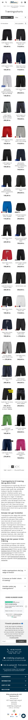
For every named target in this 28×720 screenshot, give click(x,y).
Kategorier (5, 17)
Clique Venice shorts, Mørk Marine (7, 333)
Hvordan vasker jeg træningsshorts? (9, 587)
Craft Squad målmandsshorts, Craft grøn (7, 430)
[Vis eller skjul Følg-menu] (25, 689)
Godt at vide (6, 685)
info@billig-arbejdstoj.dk (15, 658)
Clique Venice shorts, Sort (7, 310)
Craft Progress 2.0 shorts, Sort (7, 163)
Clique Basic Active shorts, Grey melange (20, 140)
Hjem (5, 6)
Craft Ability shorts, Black (21, 356)
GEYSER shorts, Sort (21, 286)
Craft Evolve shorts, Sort (7, 239)
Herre (8, 6)
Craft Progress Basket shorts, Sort (20, 263)
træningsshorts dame (16, 556)
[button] (23, 716)
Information (6, 681)
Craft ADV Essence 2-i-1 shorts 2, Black (7, 286)
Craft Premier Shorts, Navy (7, 453)
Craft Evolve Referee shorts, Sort (21, 429)
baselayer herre (5, 551)
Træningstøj (22, 6)
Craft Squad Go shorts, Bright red (7, 140)
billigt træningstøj (6, 549)
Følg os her (5, 689)
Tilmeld (21, 641)
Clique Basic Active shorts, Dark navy (21, 66)
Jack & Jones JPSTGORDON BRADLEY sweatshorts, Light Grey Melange (7, 91)
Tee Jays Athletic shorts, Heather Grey (7, 356)
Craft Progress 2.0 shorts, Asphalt (20, 115)
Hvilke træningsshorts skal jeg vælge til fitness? (12, 571)
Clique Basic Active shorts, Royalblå (7, 215)
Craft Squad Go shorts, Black (7, 43)
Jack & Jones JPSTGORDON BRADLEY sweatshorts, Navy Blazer (21, 165)
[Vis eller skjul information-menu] (25, 680)
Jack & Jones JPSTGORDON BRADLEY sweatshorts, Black (7, 191)
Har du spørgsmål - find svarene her (15, 666)
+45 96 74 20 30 (15, 650)
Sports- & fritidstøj (14, 6)
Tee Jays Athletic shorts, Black (21, 333)
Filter (16, 17)
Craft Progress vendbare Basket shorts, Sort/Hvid (7, 116)
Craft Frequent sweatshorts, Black (21, 379)
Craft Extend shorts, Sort (21, 89)
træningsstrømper (6, 553)
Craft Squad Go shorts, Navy (7, 66)
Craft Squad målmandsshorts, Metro (20, 454)
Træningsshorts (14, 7)
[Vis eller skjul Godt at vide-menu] (25, 685)
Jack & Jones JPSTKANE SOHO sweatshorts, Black (21, 240)
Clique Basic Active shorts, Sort (21, 43)
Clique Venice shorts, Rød (7, 263)
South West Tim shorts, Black (7, 402)
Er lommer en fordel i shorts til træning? (12, 579)
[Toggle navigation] (2, 2)
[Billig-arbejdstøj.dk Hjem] (14, 2)
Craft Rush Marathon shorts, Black (21, 215)
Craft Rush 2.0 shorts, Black (20, 189)
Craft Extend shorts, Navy (7, 379)
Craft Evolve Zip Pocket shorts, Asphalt (21, 402)
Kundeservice (6, 676)
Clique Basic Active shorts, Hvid (21, 310)
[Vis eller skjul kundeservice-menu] (25, 676)
